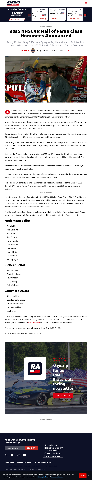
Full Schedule (17, 19)
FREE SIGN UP (63, 396)
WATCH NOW (39, 19)
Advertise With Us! (43, 462)
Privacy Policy (43, 477)
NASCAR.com (34, 322)
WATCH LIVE (74, 19)
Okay (83, 476)
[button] (85, 15)
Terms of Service (57, 477)
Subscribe (9, 462)
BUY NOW (55, 19)
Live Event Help (24, 462)
